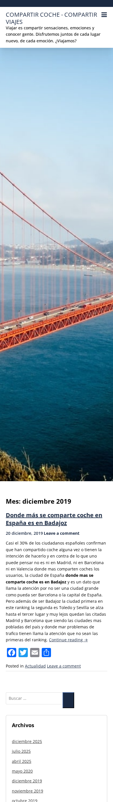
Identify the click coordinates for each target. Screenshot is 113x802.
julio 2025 (21, 751)
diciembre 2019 (27, 781)
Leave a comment (61, 533)
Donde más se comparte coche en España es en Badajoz (54, 519)
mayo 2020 (22, 771)
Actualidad (35, 666)
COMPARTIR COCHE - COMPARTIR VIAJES (51, 18)
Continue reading (68, 639)
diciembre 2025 (27, 741)
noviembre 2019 (27, 791)
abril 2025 (21, 761)
